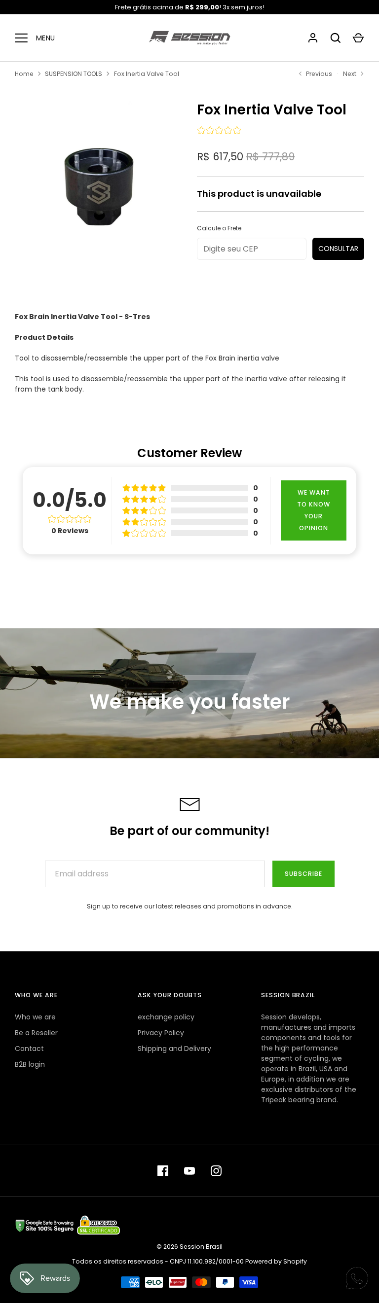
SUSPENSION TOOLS (73, 74)
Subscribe (303, 873)
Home (24, 74)
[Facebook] (163, 1171)
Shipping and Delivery (174, 1048)
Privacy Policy (161, 1033)
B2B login (30, 1064)
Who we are (35, 1017)
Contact (29, 1048)
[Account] (313, 38)
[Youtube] (189, 1171)
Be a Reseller (36, 1033)
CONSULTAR (338, 248)
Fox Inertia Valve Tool (146, 74)
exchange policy (166, 1017)
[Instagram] (216, 1171)
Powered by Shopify (276, 1261)
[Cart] (358, 38)
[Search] (335, 38)
